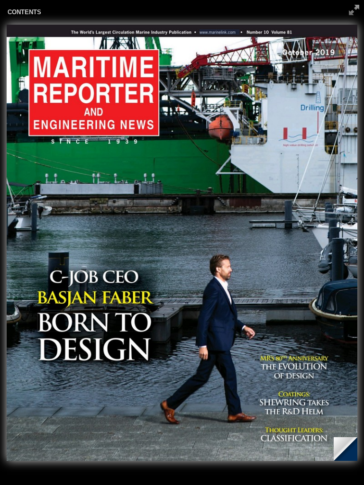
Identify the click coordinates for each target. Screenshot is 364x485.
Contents (24, 12)
